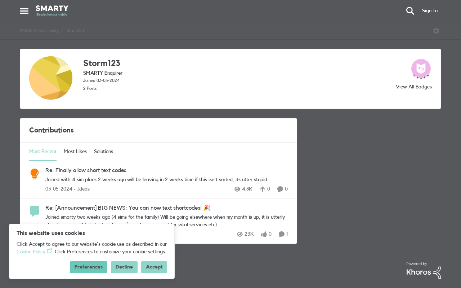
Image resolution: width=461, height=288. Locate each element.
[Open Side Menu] (24, 10)
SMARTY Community (39, 31)
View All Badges (414, 87)
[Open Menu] (436, 31)
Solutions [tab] (103, 151)
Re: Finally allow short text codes (85, 170)
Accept (154, 267)
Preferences (89, 267)
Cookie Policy (31, 251)
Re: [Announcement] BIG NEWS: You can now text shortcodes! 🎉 (127, 208)
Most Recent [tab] (43, 151)
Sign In (430, 10)
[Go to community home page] (52, 10)
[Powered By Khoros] (424, 270)
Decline (124, 267)
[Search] (410, 10)
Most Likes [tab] (75, 151)
